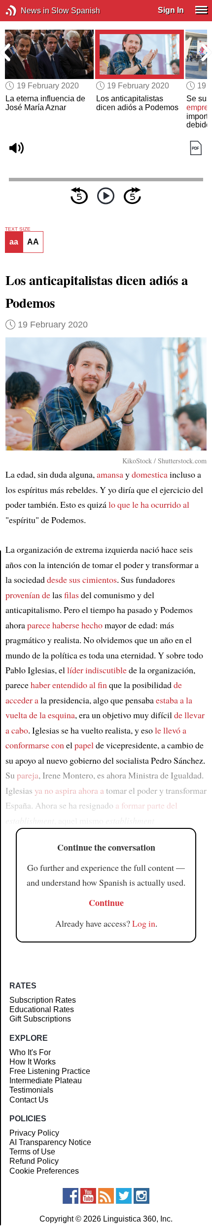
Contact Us (28, 1100)
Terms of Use (32, 1151)
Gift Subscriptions (40, 1019)
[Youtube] (88, 1196)
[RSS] (106, 1196)
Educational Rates (41, 1009)
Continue (106, 902)
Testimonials (31, 1090)
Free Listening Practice (49, 1071)
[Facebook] (70, 1196)
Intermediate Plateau (45, 1080)
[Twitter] (124, 1196)
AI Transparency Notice (50, 1142)
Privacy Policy (34, 1133)
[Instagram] (141, 1196)
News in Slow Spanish (26, 10)
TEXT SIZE (18, 229)
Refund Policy (34, 1161)
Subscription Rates (42, 1000)
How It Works (32, 1062)
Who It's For (30, 1052)
